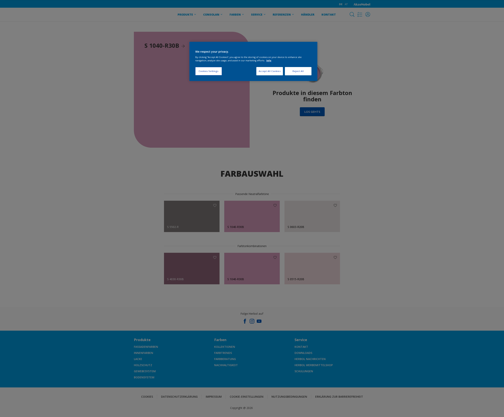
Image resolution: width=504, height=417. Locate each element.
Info (268, 60)
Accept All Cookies (270, 71)
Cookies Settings (209, 71)
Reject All (298, 71)
